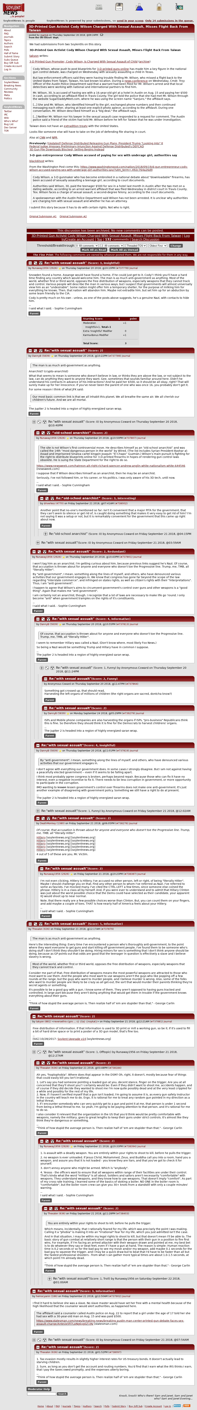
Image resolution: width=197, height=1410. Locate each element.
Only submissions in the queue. (169, 20)
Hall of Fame (11, 53)
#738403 (122, 1213)
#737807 (130, 438)
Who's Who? (11, 121)
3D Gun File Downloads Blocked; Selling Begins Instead (66, 149)
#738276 (121, 823)
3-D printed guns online (113, 68)
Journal (133, 268)
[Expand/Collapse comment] (30, 263)
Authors (8, 43)
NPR (54, 137)
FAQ (6, 33)
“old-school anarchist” (72, 433)
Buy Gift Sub (11, 63)
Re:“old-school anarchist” (79, 498)
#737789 (114, 356)
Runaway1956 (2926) (45, 268)
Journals (8, 37)
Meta (7, 95)
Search (8, 46)
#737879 (107, 929)
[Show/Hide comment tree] (35, 263)
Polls (6, 50)
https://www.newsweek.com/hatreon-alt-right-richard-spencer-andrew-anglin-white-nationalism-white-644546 (111, 465)
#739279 (128, 713)
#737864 (131, 684)
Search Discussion (145, 239)
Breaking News (12, 85)
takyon (34, 55)
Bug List (8, 124)
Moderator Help (39, 1389)
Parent (34, 313)
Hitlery (41, 837)
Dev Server (10, 127)
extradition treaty (76, 126)
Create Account (13, 66)
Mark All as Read (94, 249)
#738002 (121, 503)
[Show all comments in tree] (41, 263)
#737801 (126, 557)
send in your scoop (130, 20)
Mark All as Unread (124, 249)
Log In (7, 69)
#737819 (122, 750)
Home (41, 1406)
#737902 (114, 1296)
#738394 (130, 1146)
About (7, 30)
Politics (8, 98)
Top (99, 239)
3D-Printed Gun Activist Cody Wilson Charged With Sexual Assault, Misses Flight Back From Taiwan (106, 236)
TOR (6, 130)
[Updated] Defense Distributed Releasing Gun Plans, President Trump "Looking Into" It (105, 143)
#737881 (156, 1021)
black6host (36, 161)
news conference (136, 80)
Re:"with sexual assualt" (65, 263)
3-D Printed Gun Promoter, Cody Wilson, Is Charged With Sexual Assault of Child (83, 61)
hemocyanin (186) (47, 1296)
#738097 (114, 1352)
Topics (7, 40)
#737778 (122, 268)
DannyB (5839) (41, 356)
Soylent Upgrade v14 (72, 1038)
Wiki (6, 118)
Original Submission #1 (43, 216)
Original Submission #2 (73, 216)
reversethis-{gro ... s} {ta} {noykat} (75, 1021)
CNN (42, 137)
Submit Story (11, 56)
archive (144, 61)
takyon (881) (43, 1021)
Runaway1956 (125, 1052)
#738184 (114, 1068)
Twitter (8, 111)
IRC (6, 114)
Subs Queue (11, 59)
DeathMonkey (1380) (52, 823)
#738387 (130, 874)
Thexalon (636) (41, 929)
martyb (44, 35)
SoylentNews (14, 10)
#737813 (122, 624)
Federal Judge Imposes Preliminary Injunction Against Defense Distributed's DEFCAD (86, 146)
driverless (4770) (54, 503)
